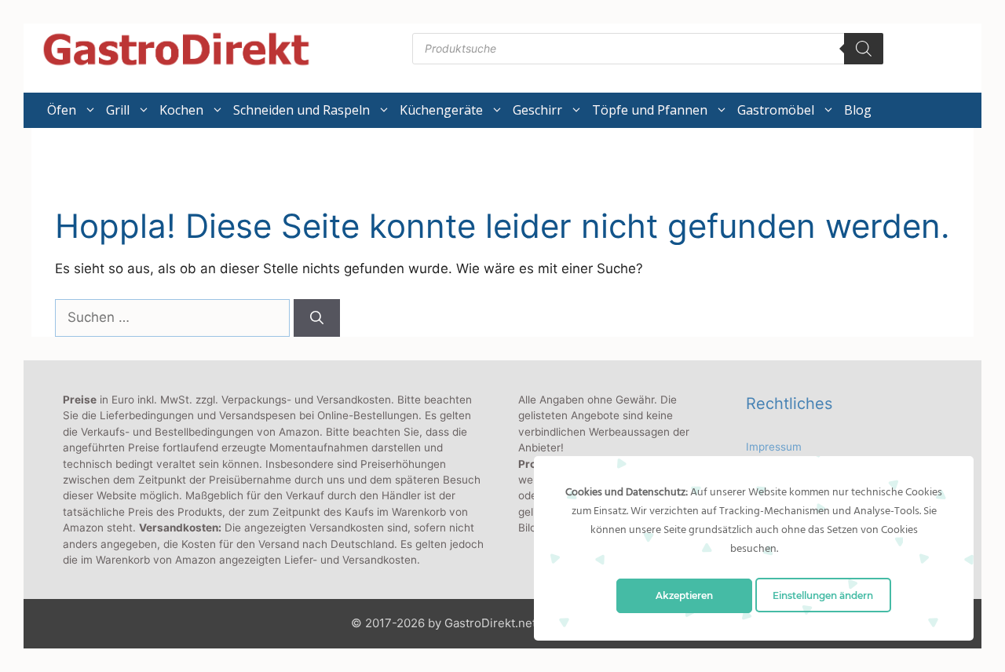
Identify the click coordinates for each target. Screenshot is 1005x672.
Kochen (181, 110)
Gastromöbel (775, 110)
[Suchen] (317, 318)
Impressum (774, 446)
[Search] (863, 48)
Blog (858, 110)
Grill (118, 110)
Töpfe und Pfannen (649, 110)
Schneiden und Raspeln (301, 110)
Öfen (61, 110)
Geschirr (537, 110)
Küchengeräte (441, 110)
